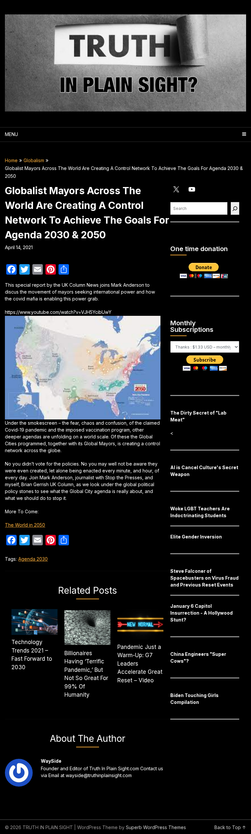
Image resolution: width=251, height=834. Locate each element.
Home (11, 160)
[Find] (235, 208)
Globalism (34, 160)
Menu (11, 134)
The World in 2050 (25, 525)
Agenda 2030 (33, 559)
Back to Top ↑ (230, 827)
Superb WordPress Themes (156, 827)
